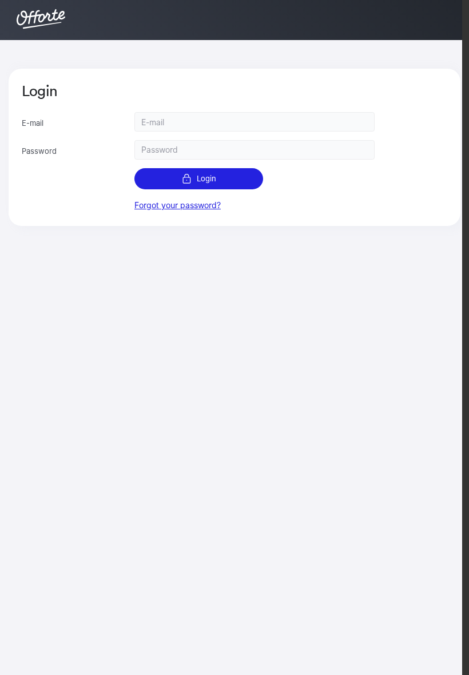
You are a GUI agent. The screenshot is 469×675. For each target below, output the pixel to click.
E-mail (32, 123)
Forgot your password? (177, 205)
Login (206, 178)
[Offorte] (39, 18)
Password (39, 151)
